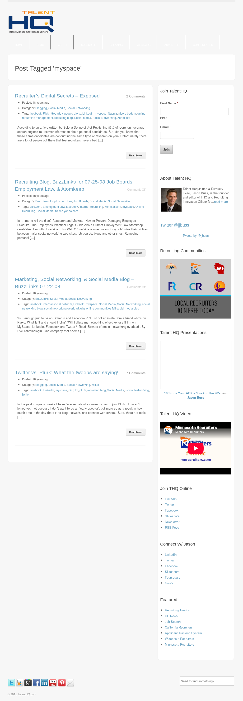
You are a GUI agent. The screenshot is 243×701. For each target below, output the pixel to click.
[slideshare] (20, 685)
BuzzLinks (42, 201)
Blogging (41, 108)
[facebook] (37, 685)
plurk (82, 390)
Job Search (173, 621)
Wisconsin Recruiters (179, 638)
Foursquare (172, 577)
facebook (36, 113)
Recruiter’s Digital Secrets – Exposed (57, 95)
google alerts (72, 113)
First (163, 118)
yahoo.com (71, 211)
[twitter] (12, 685)
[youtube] (53, 685)
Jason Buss (195, 397)
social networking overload (61, 308)
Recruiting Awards (177, 610)
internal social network (57, 304)
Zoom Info (123, 118)
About (62, 45)
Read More (135, 155)
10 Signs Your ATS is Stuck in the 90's (192, 393)
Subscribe (88, 45)
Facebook (171, 510)
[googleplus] (28, 685)
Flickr (46, 113)
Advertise (171, 45)
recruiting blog (63, 118)
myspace (101, 113)
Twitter (169, 504)
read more (221, 201)
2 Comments (135, 96)
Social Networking (78, 108)
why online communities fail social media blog (109, 308)
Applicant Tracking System (183, 633)
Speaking (116, 45)
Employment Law (61, 201)
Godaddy (57, 113)
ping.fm (73, 390)
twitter (58, 211)
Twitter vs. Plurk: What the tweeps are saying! (66, 372)
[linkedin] (45, 685)
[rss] (57, 685)
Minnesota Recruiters (179, 644)
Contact (21, 59)
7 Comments (135, 373)
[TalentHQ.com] (32, 33)
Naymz (112, 113)
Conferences (203, 45)
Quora (169, 583)
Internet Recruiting (91, 206)
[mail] (70, 685)
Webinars (143, 45)
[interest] (62, 685)
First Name (169, 103)
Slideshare (172, 516)
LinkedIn (87, 113)
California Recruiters (179, 627)
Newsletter (172, 521)
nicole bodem (127, 113)
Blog (40, 45)
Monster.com (113, 206)
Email (165, 127)
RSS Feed (172, 527)
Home (19, 45)
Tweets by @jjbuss (196, 235)
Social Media (56, 108)
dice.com (35, 206)
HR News (171, 616)
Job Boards (81, 201)
